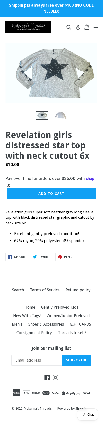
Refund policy (78, 290)
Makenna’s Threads (38, 408)
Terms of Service (45, 290)
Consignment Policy (34, 332)
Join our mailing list (51, 348)
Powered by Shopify (72, 408)
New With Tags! (27, 315)
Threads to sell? (72, 332)
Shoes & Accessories (46, 324)
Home (29, 307)
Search (18, 290)
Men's (17, 324)
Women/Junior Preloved (68, 315)
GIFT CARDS (80, 324)
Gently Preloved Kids (59, 307)
